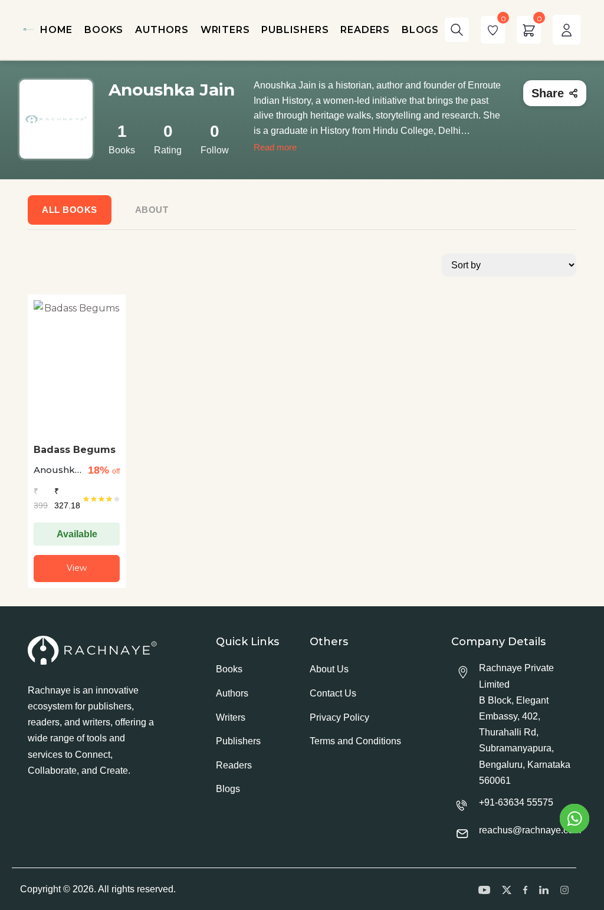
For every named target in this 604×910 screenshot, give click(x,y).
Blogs (228, 789)
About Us (329, 669)
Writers (230, 717)
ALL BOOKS (69, 210)
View (77, 568)
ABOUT (152, 210)
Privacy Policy (339, 717)
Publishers (238, 741)
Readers (234, 765)
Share (547, 93)
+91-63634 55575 (516, 802)
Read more (275, 147)
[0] (493, 30)
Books (229, 669)
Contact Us (333, 693)
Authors (232, 693)
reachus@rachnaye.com (530, 830)
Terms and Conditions (355, 741)
